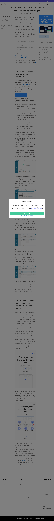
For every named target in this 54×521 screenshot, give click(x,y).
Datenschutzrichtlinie (36, 208)
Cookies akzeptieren (27, 213)
